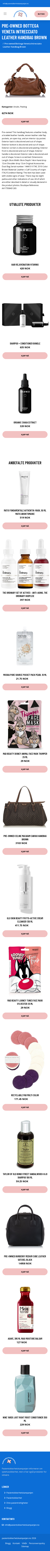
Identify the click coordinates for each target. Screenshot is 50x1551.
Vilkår (24, 1543)
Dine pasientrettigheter (17, 1503)
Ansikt (16, 106)
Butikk (41, 14)
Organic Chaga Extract (25, 422)
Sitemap (25, 1546)
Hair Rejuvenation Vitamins (25, 264)
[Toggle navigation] (5, 13)
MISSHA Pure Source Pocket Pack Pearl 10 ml (25, 674)
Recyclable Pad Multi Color (25, 1095)
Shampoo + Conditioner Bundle (25, 343)
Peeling (23, 106)
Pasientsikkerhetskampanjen (19, 1492)
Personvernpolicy (37, 1543)
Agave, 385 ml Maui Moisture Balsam (25, 1338)
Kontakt (16, 1543)
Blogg (9, 1508)
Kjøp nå (25, 121)
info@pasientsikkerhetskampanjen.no (16, 4)
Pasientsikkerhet (14, 1498)
